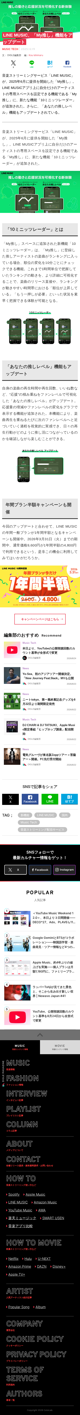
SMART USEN (53, 1218)
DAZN (41, 1266)
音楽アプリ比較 (20, 1226)
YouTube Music (20, 1210)
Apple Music (35, 1194)
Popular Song (19, 1307)
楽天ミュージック (22, 1218)
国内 (65, 815)
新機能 (25, 815)
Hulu (28, 1259)
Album (41, 1307)
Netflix (13, 1259)
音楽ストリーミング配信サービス (42, 829)
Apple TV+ (16, 1274)
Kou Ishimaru (36, 55)
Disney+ (59, 1266)
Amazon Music (45, 1202)
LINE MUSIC (45, 815)
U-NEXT (44, 1259)
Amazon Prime (19, 1266)
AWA (42, 1210)
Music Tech (29, 822)
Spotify (14, 1194)
